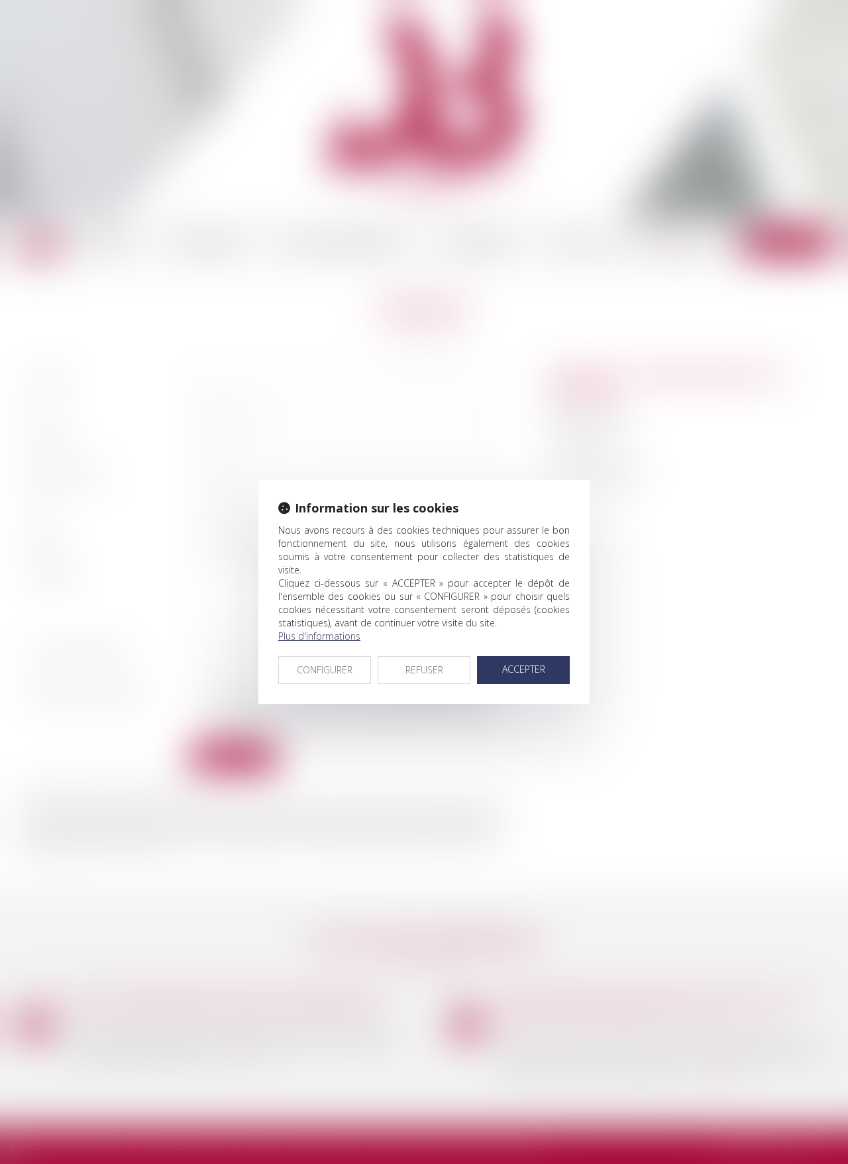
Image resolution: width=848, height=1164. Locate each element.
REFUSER (424, 669)
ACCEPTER (523, 669)
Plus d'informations (319, 636)
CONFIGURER (324, 669)
